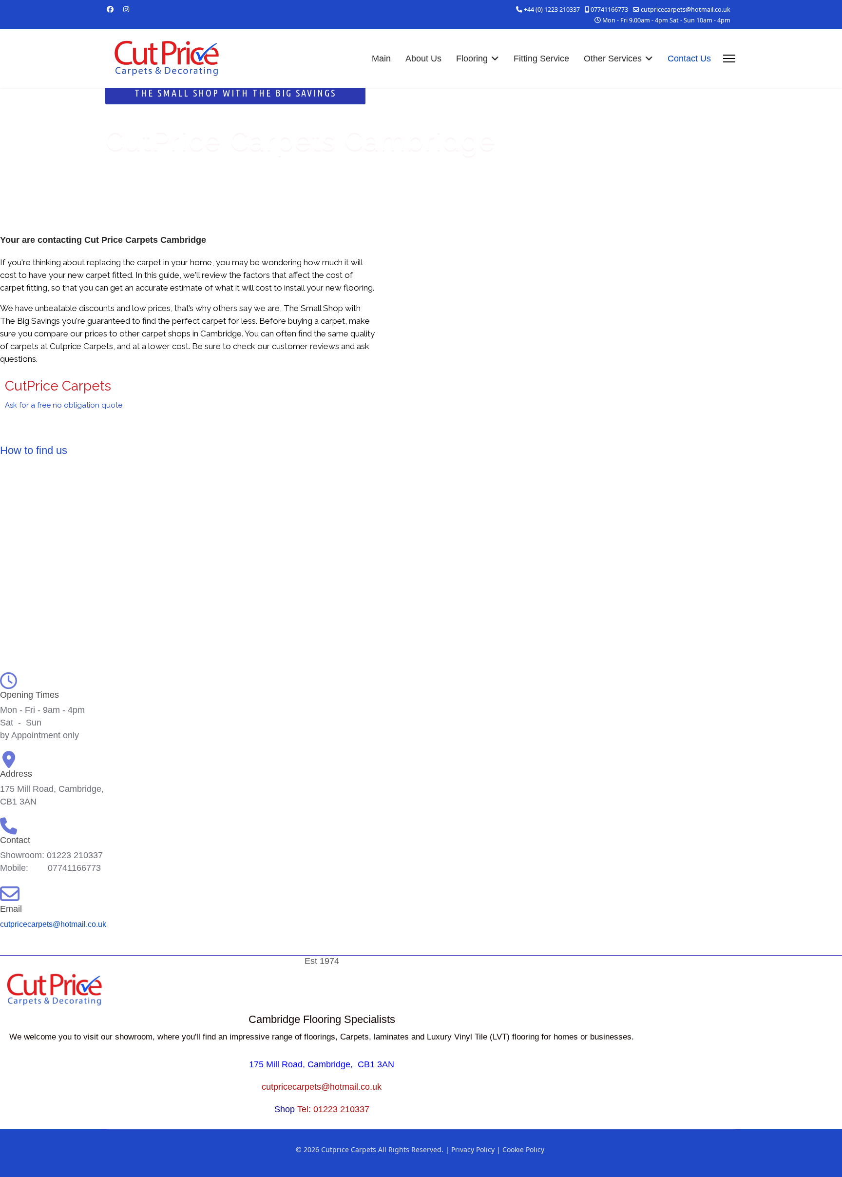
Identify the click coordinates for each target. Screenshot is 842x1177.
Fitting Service (541, 58)
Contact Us (689, 58)
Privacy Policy (473, 1149)
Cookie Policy (523, 1149)
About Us (423, 58)
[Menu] (729, 58)
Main (381, 58)
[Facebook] (110, 9)
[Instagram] (126, 9)
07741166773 (609, 9)
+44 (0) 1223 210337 (552, 9)
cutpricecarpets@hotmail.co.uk (685, 9)
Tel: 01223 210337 (333, 1109)
